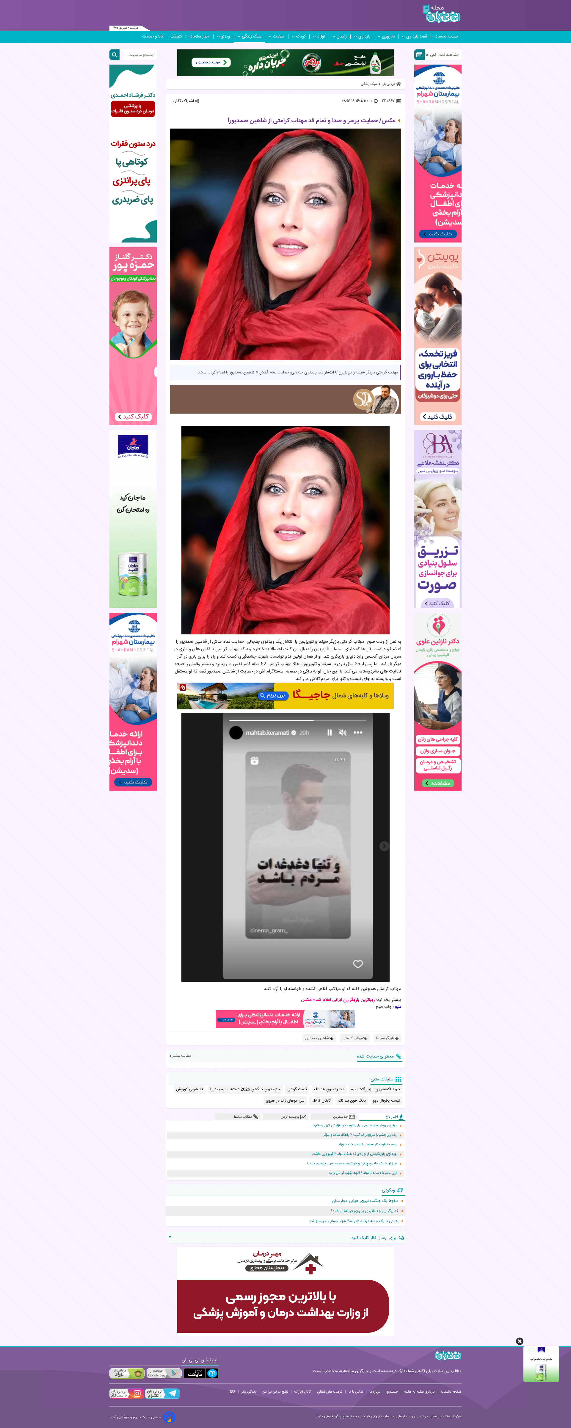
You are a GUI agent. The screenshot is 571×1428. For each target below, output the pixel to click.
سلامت (279, 37)
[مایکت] (201, 1373)
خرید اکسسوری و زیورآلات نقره (375, 1089)
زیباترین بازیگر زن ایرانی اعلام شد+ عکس (338, 1000)
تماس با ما (356, 1392)
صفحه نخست (446, 37)
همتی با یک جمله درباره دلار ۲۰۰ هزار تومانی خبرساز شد (354, 1221)
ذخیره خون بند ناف (329, 1089)
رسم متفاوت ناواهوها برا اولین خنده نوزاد (367, 1144)
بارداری (364, 37)
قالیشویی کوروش (189, 1089)
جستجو (392, 1392)
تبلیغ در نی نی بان (275, 1392)
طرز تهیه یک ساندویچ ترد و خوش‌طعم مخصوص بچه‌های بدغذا (352, 1163)
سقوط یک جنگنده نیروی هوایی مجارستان (365, 1201)
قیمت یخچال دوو (386, 1100)
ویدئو (225, 37)
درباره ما (375, 1392)
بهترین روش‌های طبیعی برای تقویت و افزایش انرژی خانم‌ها (354, 1125)
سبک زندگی (251, 37)
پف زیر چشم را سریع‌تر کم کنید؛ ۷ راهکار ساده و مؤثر (360, 1135)
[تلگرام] (162, 1398)
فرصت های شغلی (329, 1392)
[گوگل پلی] (163, 1373)
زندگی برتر (248, 1392)
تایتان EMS (321, 1100)
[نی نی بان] (441, 13)
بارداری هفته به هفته (419, 1392)
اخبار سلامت (199, 37)
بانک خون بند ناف (352, 1100)
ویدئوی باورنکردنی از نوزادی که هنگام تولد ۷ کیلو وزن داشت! (354, 1154)
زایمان (342, 37)
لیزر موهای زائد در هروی (285, 1100)
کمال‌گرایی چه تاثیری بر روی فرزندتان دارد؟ (364, 1211)
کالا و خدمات (152, 37)
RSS (232, 1392)
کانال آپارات (302, 1392)
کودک (301, 37)
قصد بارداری (416, 37)
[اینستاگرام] (126, 1398)
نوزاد (321, 37)
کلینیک (176, 37)
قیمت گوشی (297, 1089)
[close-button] (519, 1341)
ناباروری (388, 37)
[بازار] (127, 1373)
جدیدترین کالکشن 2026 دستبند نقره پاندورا (245, 1089)
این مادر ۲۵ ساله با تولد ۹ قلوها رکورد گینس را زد (363, 1173)
